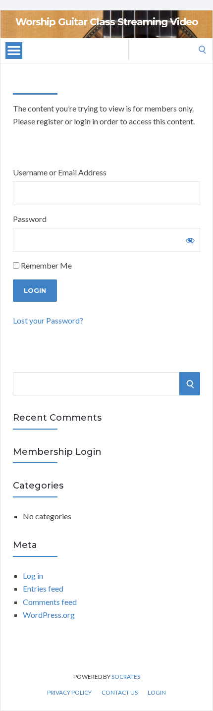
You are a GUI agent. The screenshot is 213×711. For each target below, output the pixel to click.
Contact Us (120, 693)
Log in (33, 575)
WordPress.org (49, 614)
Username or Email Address (59, 172)
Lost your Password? (48, 320)
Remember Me (45, 265)
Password (30, 218)
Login (157, 693)
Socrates (125, 676)
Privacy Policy (69, 693)
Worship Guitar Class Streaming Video (106, 22)
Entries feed (43, 588)
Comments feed (50, 601)
